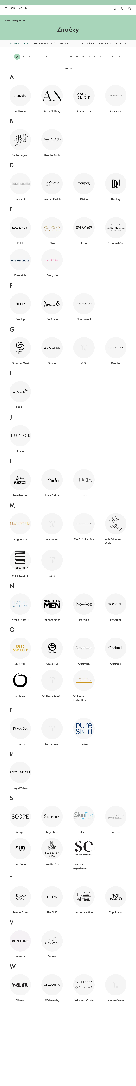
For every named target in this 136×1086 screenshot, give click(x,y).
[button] (3, 43)
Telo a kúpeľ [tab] (104, 43)
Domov (7, 20)
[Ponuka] (6, 9)
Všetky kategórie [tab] (19, 43)
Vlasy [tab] (118, 43)
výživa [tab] (90, 43)
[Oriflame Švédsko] (18, 8)
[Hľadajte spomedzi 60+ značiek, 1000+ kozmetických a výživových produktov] (115, 9)
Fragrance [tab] (65, 43)
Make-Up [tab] (79, 43)
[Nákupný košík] (129, 9)
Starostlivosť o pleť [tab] (44, 43)
